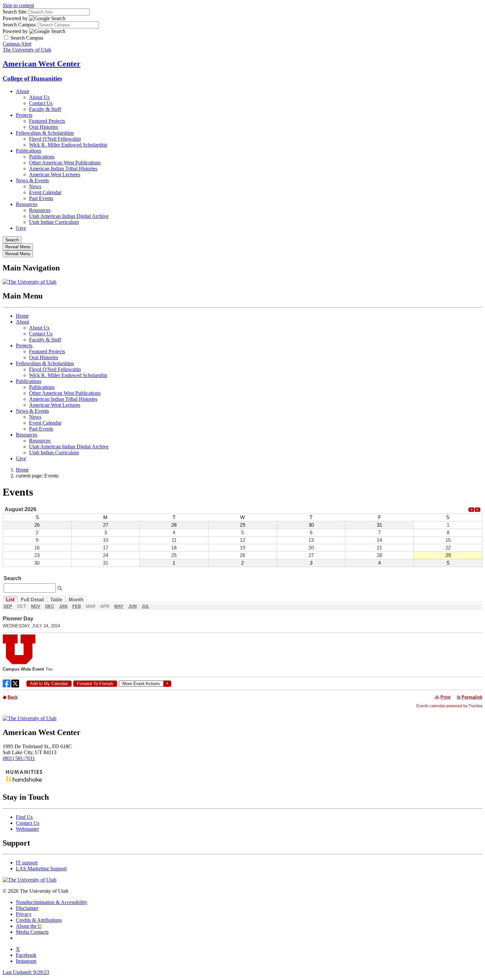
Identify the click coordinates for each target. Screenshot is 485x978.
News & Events (32, 180)
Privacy (24, 914)
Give (21, 228)
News (35, 186)
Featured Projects (47, 121)
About (22, 91)
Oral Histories (43, 127)
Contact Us (40, 103)
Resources (26, 204)
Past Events (41, 198)
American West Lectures (54, 174)
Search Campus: (20, 24)
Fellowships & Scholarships (45, 133)
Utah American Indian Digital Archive (69, 216)
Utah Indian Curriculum (54, 222)
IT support (27, 862)
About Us (39, 97)
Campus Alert (17, 44)
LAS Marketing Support (41, 868)
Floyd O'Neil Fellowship (55, 139)
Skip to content (18, 5)
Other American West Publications (65, 162)
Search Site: (15, 12)
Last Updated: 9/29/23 (26, 972)
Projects (24, 115)
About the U (29, 926)
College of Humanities (32, 78)
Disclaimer (27, 908)
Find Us (24, 817)
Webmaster (27, 829)
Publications (28, 151)
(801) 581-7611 (19, 758)
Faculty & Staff (45, 109)
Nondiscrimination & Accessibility (51, 902)
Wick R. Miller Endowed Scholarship (68, 145)
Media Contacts (32, 932)
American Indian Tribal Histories (63, 168)
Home (22, 316)
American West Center (42, 63)
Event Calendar (45, 192)
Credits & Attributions (39, 920)
